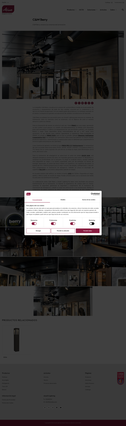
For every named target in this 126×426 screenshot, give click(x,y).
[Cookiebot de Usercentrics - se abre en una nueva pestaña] (92, 194)
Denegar (38, 230)
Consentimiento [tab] (37, 200)
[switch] (53, 223)
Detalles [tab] (63, 199)
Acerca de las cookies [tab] (88, 199)
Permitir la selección (63, 230)
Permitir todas (87, 230)
